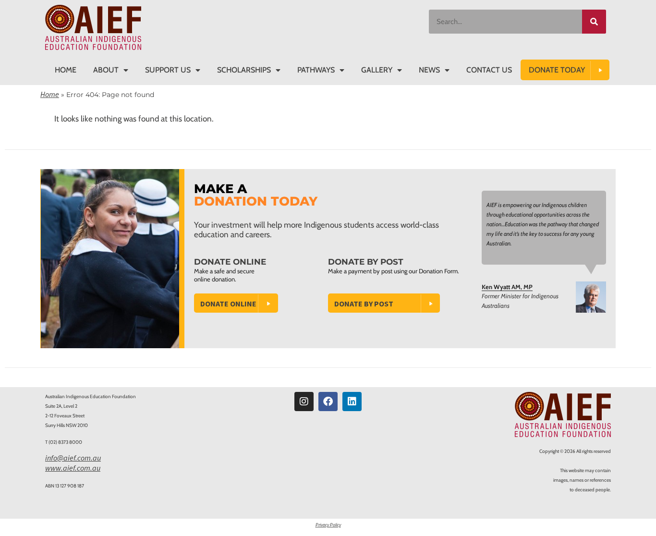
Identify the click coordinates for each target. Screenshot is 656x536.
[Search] (594, 22)
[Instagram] (304, 401)
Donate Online (228, 303)
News (429, 69)
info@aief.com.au (73, 458)
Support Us (168, 69)
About (106, 69)
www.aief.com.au (72, 468)
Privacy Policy (328, 525)
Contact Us (489, 69)
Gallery (376, 69)
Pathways (316, 69)
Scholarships (244, 69)
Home (65, 69)
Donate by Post (363, 303)
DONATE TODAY (557, 69)
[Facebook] (328, 401)
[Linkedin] (352, 401)
